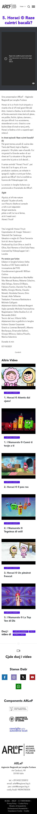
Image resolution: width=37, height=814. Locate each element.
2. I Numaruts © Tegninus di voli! (13, 529)
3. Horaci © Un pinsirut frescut (17, 574)
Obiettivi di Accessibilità (17, 806)
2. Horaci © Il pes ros (16, 487)
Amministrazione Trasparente (18, 793)
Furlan (22, 6)
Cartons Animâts (12, 393)
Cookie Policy (23, 803)
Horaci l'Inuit (19, 635)
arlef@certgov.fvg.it (20, 786)
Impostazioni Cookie (15, 811)
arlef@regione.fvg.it (21, 783)
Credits (26, 811)
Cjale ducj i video (19, 657)
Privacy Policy (11, 803)
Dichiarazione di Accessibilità (17, 808)
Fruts (32, 632)
